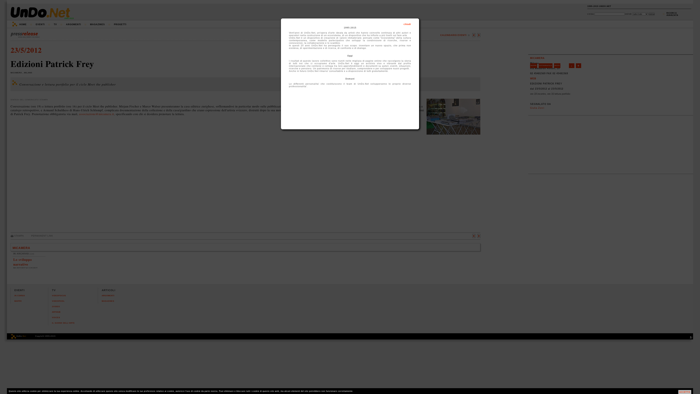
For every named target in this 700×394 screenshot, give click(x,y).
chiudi (407, 24)
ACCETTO (684, 392)
